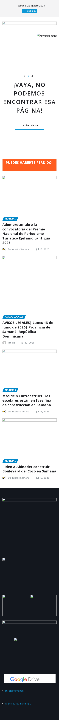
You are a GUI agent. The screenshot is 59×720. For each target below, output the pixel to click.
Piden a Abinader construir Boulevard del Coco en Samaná (29, 469)
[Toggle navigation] (6, 48)
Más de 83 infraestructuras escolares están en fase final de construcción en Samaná (27, 400)
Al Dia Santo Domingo (18, 703)
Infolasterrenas (14, 690)
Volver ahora (30, 125)
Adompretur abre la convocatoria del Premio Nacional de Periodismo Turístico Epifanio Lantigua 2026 (26, 233)
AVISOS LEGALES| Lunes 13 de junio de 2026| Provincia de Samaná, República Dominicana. (27, 329)
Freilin (11, 342)
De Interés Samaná (19, 249)
